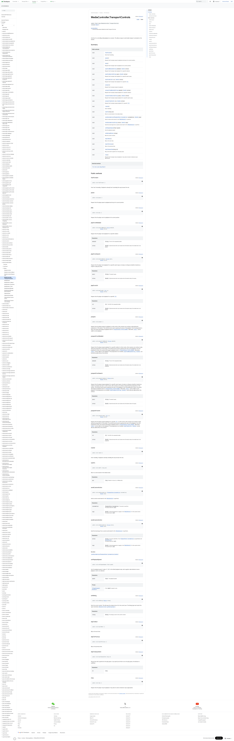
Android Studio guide (166, 716)
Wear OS (91, 718)
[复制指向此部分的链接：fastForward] (99, 178)
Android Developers (94, 12)
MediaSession (123, 119)
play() (135, 329)
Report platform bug (202, 716)
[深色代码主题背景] (142, 181)
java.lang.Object (94, 28)
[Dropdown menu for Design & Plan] (29, 1)
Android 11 (128, 727)
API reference (5, 6)
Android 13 (128, 723)
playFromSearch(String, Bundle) (118, 390)
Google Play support (202, 719)
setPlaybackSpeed (109, 127)
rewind (106, 106)
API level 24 (141, 316)
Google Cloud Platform (53, 732)
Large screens (92, 716)
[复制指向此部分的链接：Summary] (99, 45)
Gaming (55, 716)
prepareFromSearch (109, 95)
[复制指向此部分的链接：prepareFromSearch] (103, 373)
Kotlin (138, 19)
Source (19, 721)
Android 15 (128, 719)
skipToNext (108, 138)
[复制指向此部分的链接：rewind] (96, 448)
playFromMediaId (109, 68)
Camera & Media (57, 721)
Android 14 (128, 721)
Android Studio (225, 1)
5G (54, 725)
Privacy (55, 723)
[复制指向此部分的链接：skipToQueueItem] (102, 652)
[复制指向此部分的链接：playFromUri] (99, 285)
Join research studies (202, 721)
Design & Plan (25, 1)
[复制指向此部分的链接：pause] (95, 193)
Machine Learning (57, 718)
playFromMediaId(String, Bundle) (132, 351)
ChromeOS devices (93, 719)
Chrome (38, 732)
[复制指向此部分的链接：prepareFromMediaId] (104, 336)
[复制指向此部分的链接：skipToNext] (98, 622)
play (106, 63)
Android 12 (128, 725)
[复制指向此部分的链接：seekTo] (96, 463)
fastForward (108, 52)
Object (97, 24)
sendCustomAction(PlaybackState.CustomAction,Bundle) (104, 554)
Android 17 (128, 716)
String (115, 68)
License (23, 738)
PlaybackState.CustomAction (120, 117)
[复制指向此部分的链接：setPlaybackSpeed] (102, 559)
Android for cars (93, 721)
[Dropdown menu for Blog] (55, 1)
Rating (111, 133)
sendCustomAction (109, 117)
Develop (34, 1)
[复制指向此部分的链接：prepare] (97, 317)
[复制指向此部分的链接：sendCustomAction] (103, 487)
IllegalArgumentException (96, 589)
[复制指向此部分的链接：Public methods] (103, 173)
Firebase (44, 732)
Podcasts (19, 727)
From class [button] (98, 166)
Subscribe (219, 738)
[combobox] (202, 1)
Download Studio (165, 721)
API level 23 (141, 285)
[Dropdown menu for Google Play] (47, 1)
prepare (107, 84)
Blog (53, 1)
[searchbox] (8, 11)
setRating (107, 133)
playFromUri (108, 79)
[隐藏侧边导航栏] (14, 739)
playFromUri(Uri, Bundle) (130, 426)
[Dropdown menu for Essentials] (18, 1)
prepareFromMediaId (110, 90)
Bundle (123, 68)
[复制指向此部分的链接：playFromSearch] (101, 254)
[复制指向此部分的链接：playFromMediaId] (102, 223)
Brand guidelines (29, 738)
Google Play (43, 1)
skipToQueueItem (109, 149)
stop (106, 154)
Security (19, 719)
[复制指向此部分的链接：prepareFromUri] (101, 411)
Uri (112, 79)
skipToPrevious (108, 144)
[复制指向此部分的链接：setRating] (97, 595)
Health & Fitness (57, 719)
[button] (8, 22)
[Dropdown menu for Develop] (37, 1)
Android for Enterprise (22, 718)
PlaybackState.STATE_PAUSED (121, 329)
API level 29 (141, 559)
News (19, 723)
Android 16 (128, 718)
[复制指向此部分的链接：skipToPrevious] (101, 637)
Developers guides (165, 718)
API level (2, 23)
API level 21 (141, 16)
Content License (122, 693)
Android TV (92, 723)
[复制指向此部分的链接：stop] (95, 678)
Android (19, 716)
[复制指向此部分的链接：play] (94, 208)
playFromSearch (109, 74)
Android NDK (164, 723)
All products (62, 732)
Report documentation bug (203, 718)
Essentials (15, 1)
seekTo (107, 111)
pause (106, 58)
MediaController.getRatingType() (107, 606)
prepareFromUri (109, 101)
